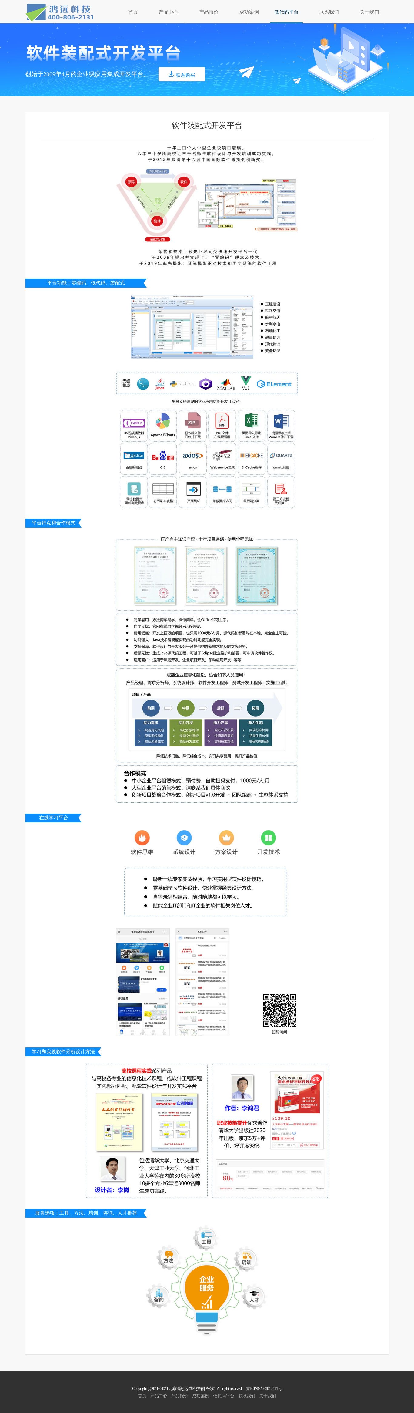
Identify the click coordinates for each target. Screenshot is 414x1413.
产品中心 (168, 12)
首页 (133, 12)
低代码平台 (286, 12)
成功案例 (249, 12)
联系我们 (329, 12)
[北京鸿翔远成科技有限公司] (59, 13)
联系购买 (185, 75)
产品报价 (209, 12)
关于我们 (369, 12)
